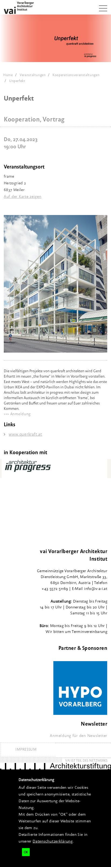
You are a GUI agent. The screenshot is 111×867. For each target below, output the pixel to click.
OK (26, 852)
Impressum (25, 749)
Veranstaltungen (33, 75)
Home (8, 75)
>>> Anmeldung (17, 413)
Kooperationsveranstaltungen (76, 75)
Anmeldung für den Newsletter (78, 735)
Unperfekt (17, 80)
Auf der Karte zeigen (22, 196)
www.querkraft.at (25, 434)
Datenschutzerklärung (53, 841)
